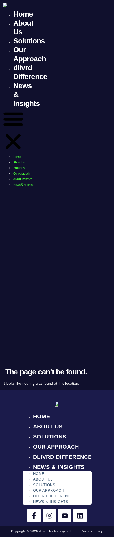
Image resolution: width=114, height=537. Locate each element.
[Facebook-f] (34, 515)
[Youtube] (64, 515)
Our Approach (21, 173)
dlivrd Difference (22, 179)
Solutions (29, 41)
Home (23, 14)
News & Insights (22, 185)
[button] (13, 131)
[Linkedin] (80, 515)
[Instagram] (49, 515)
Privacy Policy (92, 531)
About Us (18, 162)
